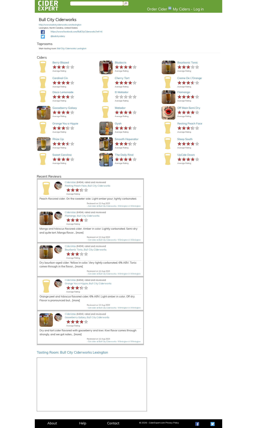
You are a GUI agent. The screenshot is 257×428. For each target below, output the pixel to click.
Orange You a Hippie (65, 123)
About (52, 423)
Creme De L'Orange (189, 78)
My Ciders (182, 9)
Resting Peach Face (189, 123)
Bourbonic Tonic (187, 62)
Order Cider (159, 9)
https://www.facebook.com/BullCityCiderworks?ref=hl (76, 31)
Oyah (118, 123)
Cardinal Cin (60, 78)
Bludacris (120, 62)
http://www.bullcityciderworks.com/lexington (60, 24)
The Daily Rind (124, 154)
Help (82, 423)
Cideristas (70, 182)
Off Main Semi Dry (188, 107)
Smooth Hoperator (126, 139)
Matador (120, 107)
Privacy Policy (172, 422)
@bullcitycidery (58, 36)
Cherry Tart (122, 78)
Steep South (184, 139)
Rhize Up (58, 139)
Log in (199, 9)
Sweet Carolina (61, 154)
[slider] (63, 66)
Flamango (183, 92)
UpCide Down (186, 154)
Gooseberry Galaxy (64, 107)
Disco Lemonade (62, 92)
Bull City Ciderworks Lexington (71, 48)
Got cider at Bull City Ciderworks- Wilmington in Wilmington (114, 206)
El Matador (121, 92)
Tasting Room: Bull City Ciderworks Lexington (72, 352)
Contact (113, 423)
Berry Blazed (60, 62)
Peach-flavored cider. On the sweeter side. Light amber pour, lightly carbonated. (88, 198)
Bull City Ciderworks (57, 19)
